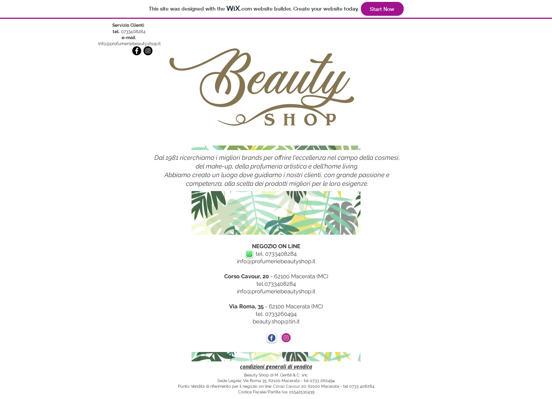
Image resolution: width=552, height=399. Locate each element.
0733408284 (129, 31)
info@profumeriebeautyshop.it (129, 43)
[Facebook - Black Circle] (136, 50)
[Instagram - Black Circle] (147, 50)
